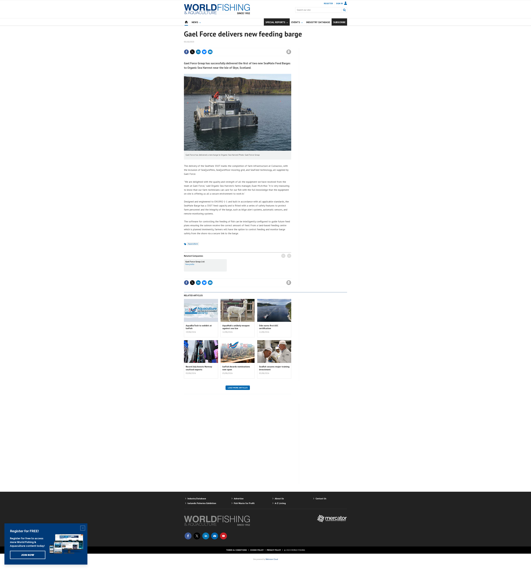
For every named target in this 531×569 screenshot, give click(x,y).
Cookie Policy (257, 550)
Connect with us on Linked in (205, 536)
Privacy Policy (274, 550)
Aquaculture (193, 244)
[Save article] (288, 51)
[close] (291, 46)
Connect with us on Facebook (188, 536)
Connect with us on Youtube (223, 536)
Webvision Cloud (272, 559)
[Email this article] (210, 51)
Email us (214, 536)
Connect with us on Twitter (197, 536)
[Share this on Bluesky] (204, 51)
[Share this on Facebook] (186, 51)
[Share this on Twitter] (192, 51)
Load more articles (238, 387)
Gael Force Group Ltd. (195, 261)
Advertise (239, 498)
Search (344, 10)
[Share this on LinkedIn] (198, 51)
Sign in (256, 46)
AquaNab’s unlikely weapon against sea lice (236, 327)
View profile (189, 264)
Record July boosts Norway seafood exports (199, 368)
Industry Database (197, 498)
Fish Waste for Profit (244, 503)
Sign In (339, 3)
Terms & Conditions (236, 550)
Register (328, 3)
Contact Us (321, 498)
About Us (279, 498)
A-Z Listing (280, 503)
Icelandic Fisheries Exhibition (202, 503)
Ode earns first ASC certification (268, 327)
